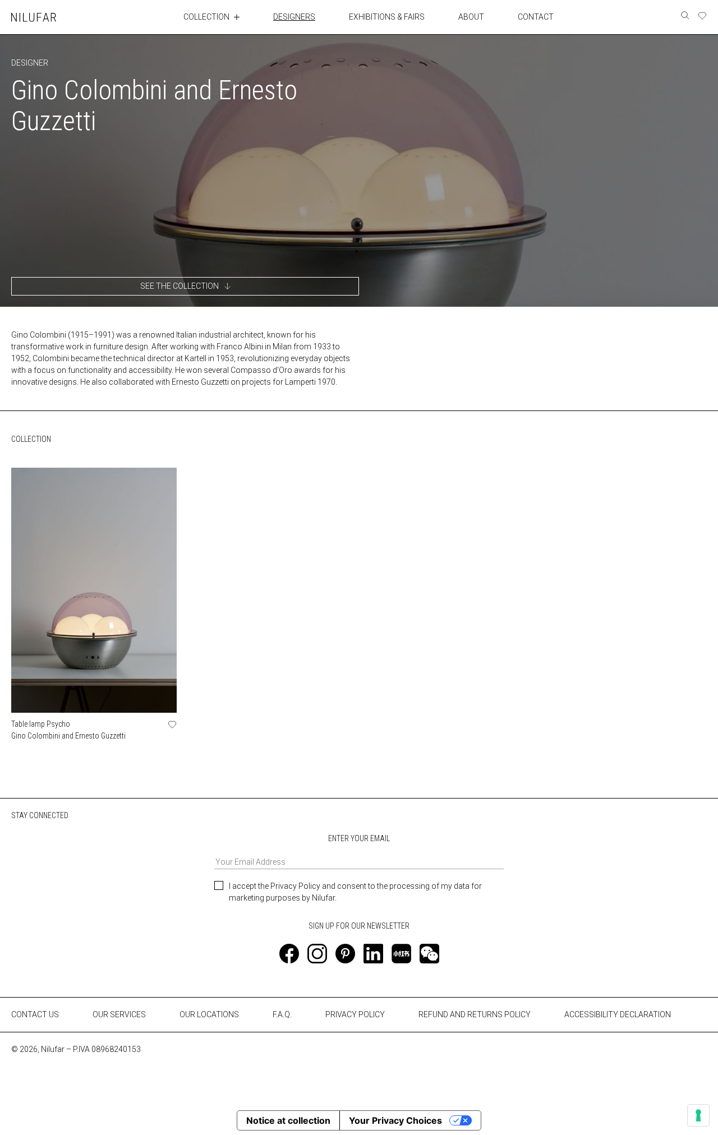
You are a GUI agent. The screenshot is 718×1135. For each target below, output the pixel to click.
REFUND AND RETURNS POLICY (474, 1014)
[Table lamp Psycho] (94, 590)
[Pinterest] (345, 953)
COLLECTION (206, 16)
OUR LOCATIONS (209, 1014)
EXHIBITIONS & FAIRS (387, 16)
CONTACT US (35, 1014)
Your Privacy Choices (395, 1120)
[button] (185, 286)
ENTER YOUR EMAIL (359, 838)
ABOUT (471, 16)
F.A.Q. (282, 1014)
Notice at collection (288, 1120)
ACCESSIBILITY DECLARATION (617, 1014)
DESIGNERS (294, 16)
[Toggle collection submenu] (237, 17)
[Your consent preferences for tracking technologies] (698, 1115)
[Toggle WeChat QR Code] (429, 953)
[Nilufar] (33, 17)
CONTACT (536, 16)
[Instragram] (317, 953)
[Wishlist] (702, 15)
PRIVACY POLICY (355, 1014)
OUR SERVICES (119, 1014)
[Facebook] (289, 953)
